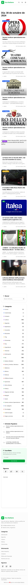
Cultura (3, 539)
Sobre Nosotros (5, 551)
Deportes (3, 537)
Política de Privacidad (6, 556)
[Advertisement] (14, 492)
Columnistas (4, 544)
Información (4, 534)
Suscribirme (14, 461)
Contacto (3, 554)
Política (3, 542)
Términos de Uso (5, 558)
